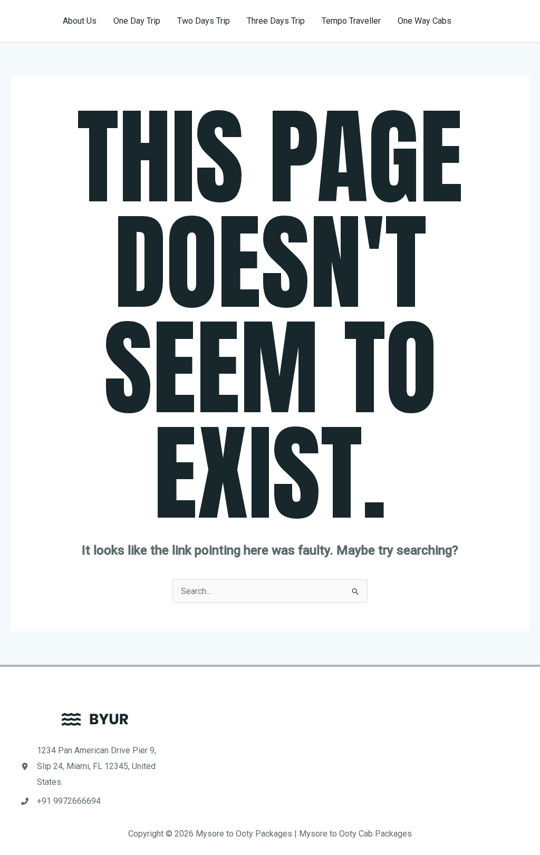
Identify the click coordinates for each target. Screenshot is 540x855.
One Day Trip (136, 21)
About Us (80, 21)
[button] (499, 21)
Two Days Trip (203, 21)
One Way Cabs (424, 21)
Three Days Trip (276, 21)
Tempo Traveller (351, 21)
